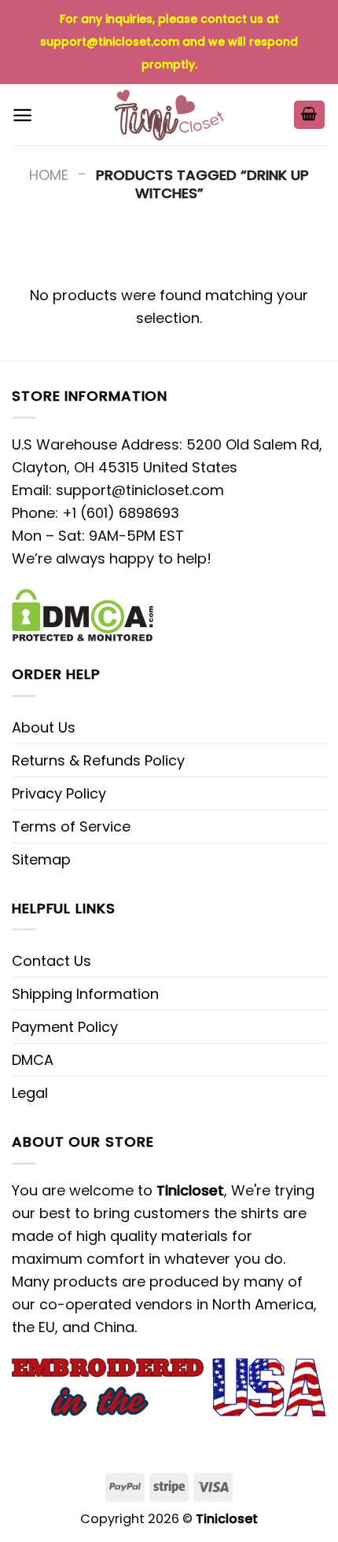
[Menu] (22, 115)
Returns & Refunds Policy (98, 760)
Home (48, 175)
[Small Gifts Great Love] (169, 115)
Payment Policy (65, 1027)
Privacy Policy (59, 793)
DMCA (32, 1060)
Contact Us (51, 961)
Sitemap (41, 859)
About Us (43, 727)
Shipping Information (85, 994)
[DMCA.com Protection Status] (82, 613)
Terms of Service (71, 826)
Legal (30, 1093)
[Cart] (309, 115)
